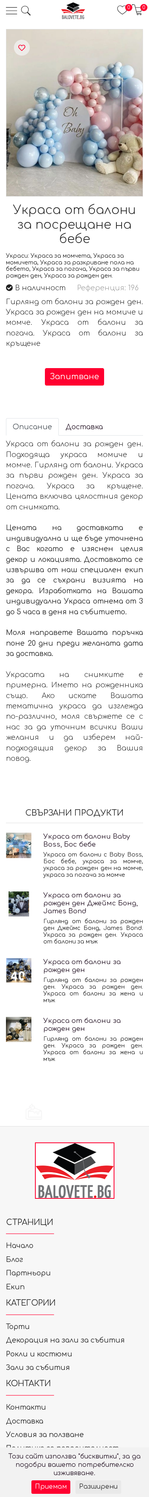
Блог (14, 1260)
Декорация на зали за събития (65, 1340)
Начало (19, 1246)
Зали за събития (38, 1368)
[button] (25, 10)
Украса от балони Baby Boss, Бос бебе (86, 840)
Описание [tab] (32, 427)
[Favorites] (21, 48)
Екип (15, 1287)
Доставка (24, 1421)
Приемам (51, 1486)
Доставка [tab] (84, 427)
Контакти (26, 1407)
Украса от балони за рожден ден (82, 966)
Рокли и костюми (39, 1354)
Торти (18, 1327)
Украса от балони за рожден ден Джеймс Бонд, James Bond (90, 903)
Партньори (28, 1273)
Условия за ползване (45, 1435)
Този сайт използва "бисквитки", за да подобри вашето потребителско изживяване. (74, 1465)
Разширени (98, 1486)
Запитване (74, 376)
